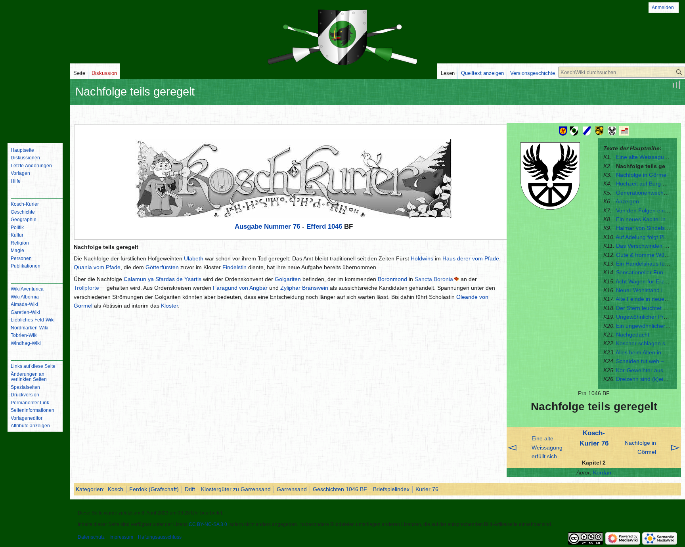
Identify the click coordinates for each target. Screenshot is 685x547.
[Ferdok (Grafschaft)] (587, 130)
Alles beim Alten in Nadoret (649, 352)
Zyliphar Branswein (304, 288)
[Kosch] (574, 130)
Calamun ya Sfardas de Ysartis (162, 279)
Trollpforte (86, 288)
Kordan (602, 472)
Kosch (115, 489)
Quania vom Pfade (97, 267)
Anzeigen (627, 201)
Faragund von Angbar (240, 288)
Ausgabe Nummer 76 (267, 226)
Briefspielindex (391, 489)
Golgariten (288, 279)
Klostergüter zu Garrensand (236, 489)
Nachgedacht (632, 334)
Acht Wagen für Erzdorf (645, 281)
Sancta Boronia (434, 279)
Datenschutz (91, 537)
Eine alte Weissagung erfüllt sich (547, 447)
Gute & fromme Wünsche (647, 255)
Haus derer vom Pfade (470, 258)
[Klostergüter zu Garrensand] (612, 130)
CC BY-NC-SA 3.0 (208, 524)
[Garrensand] (625, 130)
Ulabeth (193, 258)
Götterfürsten (162, 267)
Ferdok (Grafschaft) (154, 489)
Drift (190, 489)
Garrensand (292, 489)
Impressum (121, 537)
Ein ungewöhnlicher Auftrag (650, 326)
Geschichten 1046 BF (340, 489)
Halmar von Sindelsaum (646, 228)
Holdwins (422, 258)
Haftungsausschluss (160, 537)
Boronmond (392, 279)
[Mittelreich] (563, 130)
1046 (335, 226)
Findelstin (234, 267)
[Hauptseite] (35, 105)
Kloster (169, 305)
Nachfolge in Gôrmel (642, 175)
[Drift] (599, 130)
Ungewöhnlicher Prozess (647, 317)
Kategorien (89, 489)
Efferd (316, 226)
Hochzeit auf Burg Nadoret (649, 183)
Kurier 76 (426, 489)
